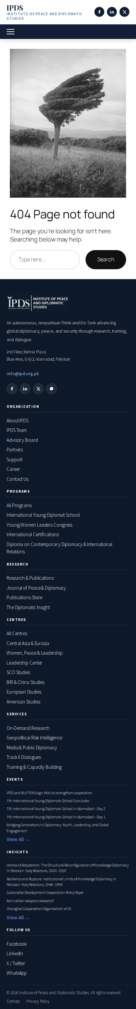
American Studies (23, 702)
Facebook (17, 944)
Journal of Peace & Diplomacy (36, 588)
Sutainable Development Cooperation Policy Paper (45, 892)
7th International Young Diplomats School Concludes (48, 800)
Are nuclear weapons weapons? (30, 900)
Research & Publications (30, 578)
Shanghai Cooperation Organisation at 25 (39, 908)
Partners (15, 449)
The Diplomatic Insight (28, 607)
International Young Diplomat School (43, 515)
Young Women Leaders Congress (39, 525)
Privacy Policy (38, 1001)
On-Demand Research (28, 728)
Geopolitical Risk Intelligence (34, 737)
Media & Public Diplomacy (32, 747)
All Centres (17, 633)
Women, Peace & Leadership (35, 653)
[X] (124, 12)
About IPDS (17, 420)
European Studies (24, 692)
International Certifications (33, 534)
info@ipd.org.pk (23, 373)
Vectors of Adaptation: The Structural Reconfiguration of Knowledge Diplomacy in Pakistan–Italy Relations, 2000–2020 (67, 868)
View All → (18, 839)
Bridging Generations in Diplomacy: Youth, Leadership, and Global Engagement (58, 827)
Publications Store (24, 597)
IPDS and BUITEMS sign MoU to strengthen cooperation (49, 792)
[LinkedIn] (112, 12)
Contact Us (17, 479)
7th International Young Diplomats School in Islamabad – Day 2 (56, 808)
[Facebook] (99, 12)
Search (105, 259)
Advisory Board (22, 440)
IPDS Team (17, 430)
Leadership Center (24, 663)
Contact (13, 1001)
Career (13, 469)
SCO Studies (18, 672)
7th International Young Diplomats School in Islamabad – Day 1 (56, 816)
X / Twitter (16, 963)
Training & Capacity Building (34, 767)
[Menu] (11, 31)
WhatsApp (17, 973)
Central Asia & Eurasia (28, 643)
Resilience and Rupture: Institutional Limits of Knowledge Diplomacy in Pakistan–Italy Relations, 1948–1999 (61, 881)
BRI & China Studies (25, 682)
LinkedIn (15, 953)
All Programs (19, 505)
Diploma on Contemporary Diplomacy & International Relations (59, 548)
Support (14, 459)
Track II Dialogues (24, 757)
